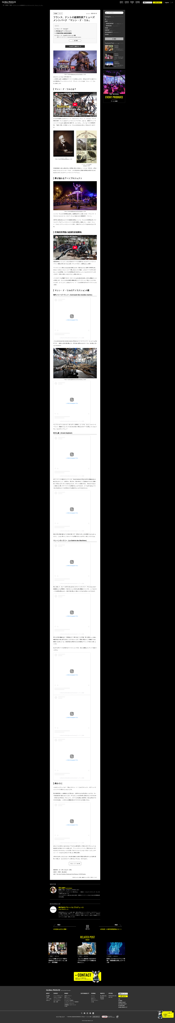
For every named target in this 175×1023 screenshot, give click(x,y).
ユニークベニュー (57, 998)
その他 (65, 1006)
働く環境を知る (103, 995)
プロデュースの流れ (58, 997)
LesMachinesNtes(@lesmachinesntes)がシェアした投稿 (72, 337)
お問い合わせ (157, 2)
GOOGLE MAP (95, 1016)
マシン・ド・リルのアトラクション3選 (65, 35)
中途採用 (102, 998)
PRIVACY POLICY (122, 1002)
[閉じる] (173, 1011)
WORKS (66, 993)
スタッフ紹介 (48, 998)
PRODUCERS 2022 (112, 995)
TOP (3, 5)
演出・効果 (56, 1001)
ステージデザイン (57, 1000)
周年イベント (67, 997)
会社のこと (93, 998)
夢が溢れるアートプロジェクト (63, 31)
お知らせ (48, 1000)
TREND (10, 5)
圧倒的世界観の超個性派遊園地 (63, 33)
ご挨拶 (47, 997)
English (167, 2)
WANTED (102, 993)
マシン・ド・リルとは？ (61, 28)
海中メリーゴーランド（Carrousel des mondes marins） (69, 37)
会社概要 (48, 995)
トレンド (93, 997)
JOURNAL (6, 5)
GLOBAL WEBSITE (122, 1007)
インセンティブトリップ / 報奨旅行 (71, 1001)
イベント (93, 995)
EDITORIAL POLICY (122, 1003)
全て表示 (76, 40)
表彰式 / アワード (68, 995)
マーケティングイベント (69, 1003)
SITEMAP (120, 1000)
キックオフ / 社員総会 (68, 1000)
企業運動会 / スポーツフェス (70, 1004)
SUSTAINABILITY (85, 993)
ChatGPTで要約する (74, 46)
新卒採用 (102, 997)
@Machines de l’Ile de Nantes (76, 74)
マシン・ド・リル (74, 863)
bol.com (84, 165)
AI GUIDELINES (121, 1005)
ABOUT (48, 993)
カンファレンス (67, 998)
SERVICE (56, 993)
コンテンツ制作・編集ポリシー (81, 877)
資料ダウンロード (147, 2)
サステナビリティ (94, 1000)
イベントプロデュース (58, 995)
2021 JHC (110, 997)
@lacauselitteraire (65, 159)
